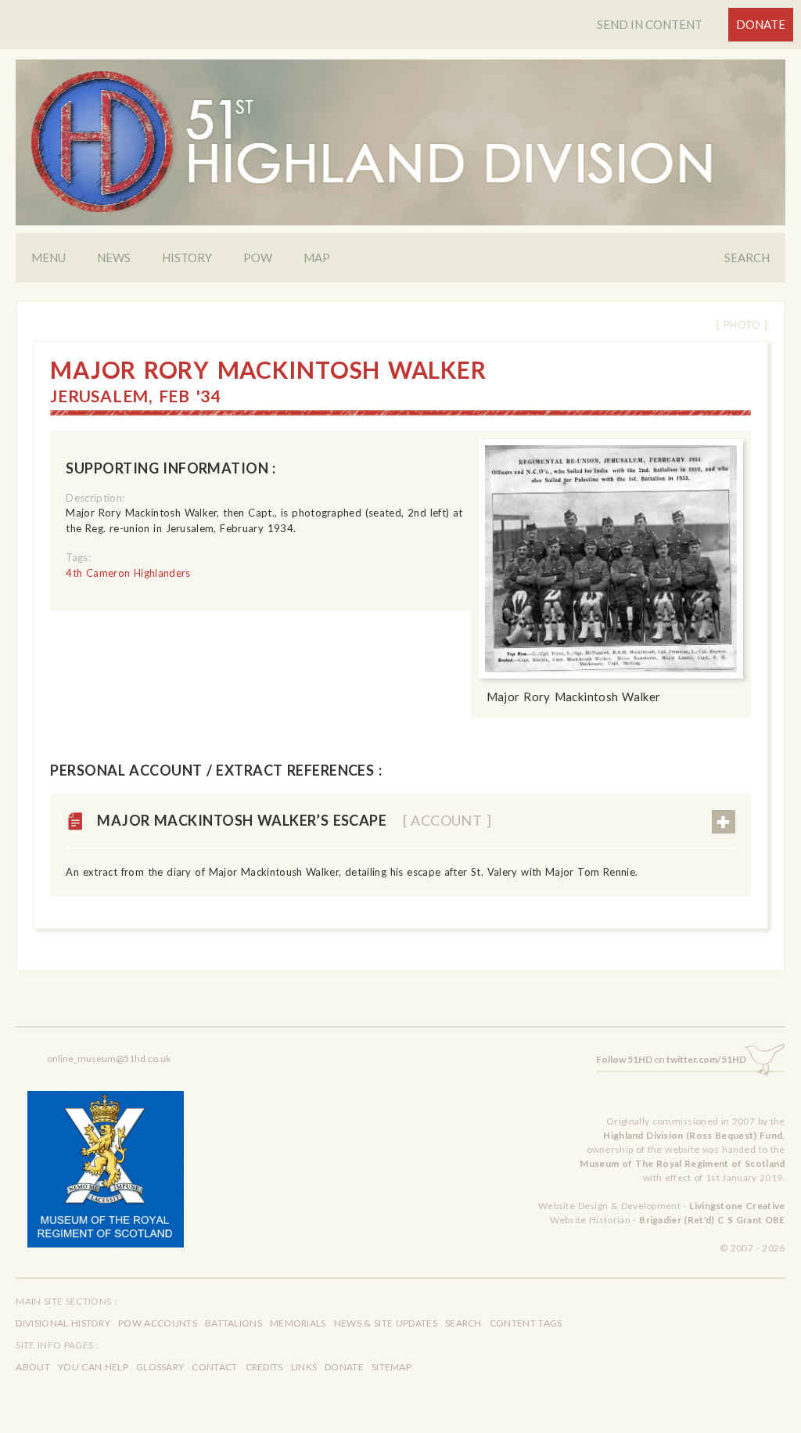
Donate (760, 24)
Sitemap (391, 1367)
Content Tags (526, 1323)
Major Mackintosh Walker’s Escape (294, 820)
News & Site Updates (385, 1323)
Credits (264, 1367)
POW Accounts (157, 1323)
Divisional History (63, 1323)
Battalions (233, 1323)
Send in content (649, 24)
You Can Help (93, 1367)
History (187, 257)
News (114, 257)
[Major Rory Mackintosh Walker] (611, 559)
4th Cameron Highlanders (128, 573)
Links (304, 1367)
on (671, 1059)
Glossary (160, 1367)
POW (257, 257)
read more (723, 822)
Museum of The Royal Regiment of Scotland (682, 1163)
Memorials (298, 1323)
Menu (48, 257)
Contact (214, 1367)
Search (747, 257)
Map (317, 257)
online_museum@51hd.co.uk (109, 1058)
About (33, 1367)
